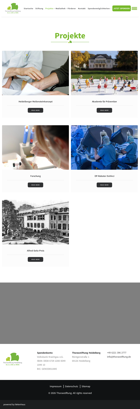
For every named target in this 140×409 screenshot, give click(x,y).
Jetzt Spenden (121, 8)
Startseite (28, 8)
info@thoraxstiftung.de (119, 356)
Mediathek (60, 8)
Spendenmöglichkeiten (99, 8)
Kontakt (82, 8)
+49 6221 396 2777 (116, 352)
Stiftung (39, 8)
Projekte (49, 8)
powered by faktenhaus (14, 404)
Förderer (72, 8)
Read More (35, 110)
